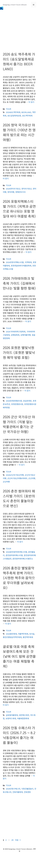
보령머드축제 (11, 718)
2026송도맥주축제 (13, 112)
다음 (18, 840)
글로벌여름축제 (12, 715)
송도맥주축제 (27, 115)
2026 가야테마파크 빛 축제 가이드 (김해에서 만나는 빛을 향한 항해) (19, 283)
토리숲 (31, 633)
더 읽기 (31, 102)
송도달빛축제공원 (14, 115)
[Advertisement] (19, 32)
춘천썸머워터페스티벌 (14, 555)
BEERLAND (26, 112)
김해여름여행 (25, 335)
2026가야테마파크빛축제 (15, 331)
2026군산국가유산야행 (15, 475)
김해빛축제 (15, 335)
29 (12, 840)
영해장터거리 (20, 192)
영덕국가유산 (26, 188)
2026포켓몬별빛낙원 (14, 400)
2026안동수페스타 (13, 788)
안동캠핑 (27, 792)
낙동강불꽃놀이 (27, 788)
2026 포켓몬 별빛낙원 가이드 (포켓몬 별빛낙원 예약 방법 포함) (19, 352)
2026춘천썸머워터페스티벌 (16, 552)
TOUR (8, 109)
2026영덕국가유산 (13, 188)
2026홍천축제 (11, 633)
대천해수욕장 (24, 715)
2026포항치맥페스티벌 (15, 262)
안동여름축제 (17, 792)
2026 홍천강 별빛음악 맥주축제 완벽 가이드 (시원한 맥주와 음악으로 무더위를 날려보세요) (19, 578)
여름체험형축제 (23, 718)
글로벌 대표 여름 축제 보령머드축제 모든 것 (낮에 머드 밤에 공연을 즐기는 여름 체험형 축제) (19, 656)
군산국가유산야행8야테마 (17, 478)
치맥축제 (28, 262)
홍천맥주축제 (28, 637)
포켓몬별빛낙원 (17, 404)
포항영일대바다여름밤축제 (21, 265)
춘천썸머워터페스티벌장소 (22, 558)
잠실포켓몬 (27, 400)
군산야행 (31, 478)
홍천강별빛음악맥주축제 (12, 637)
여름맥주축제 (23, 633)
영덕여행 (10, 192)
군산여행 (6, 481)
